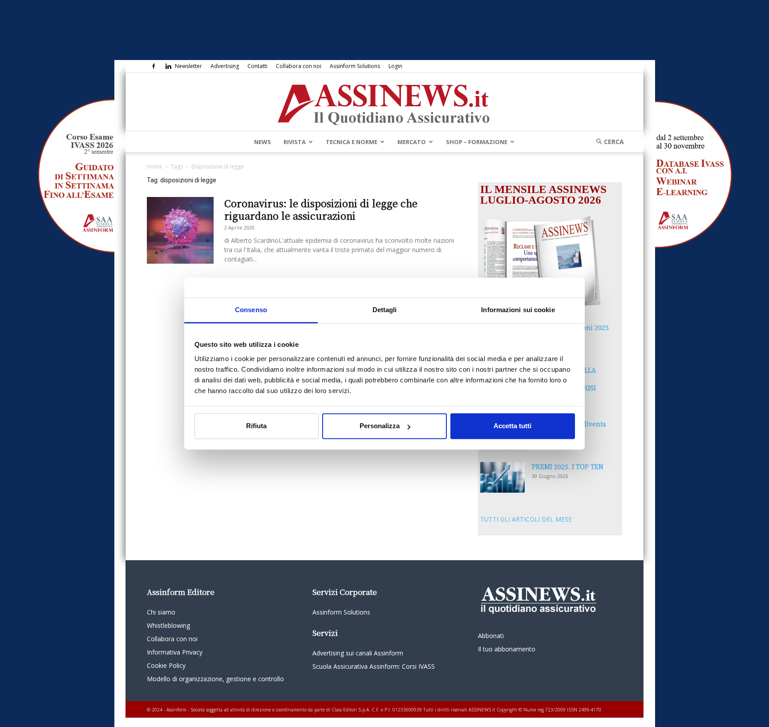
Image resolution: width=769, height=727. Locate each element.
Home (154, 166)
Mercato (411, 142)
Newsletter (188, 66)
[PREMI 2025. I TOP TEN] (502, 477)
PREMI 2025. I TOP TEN (567, 466)
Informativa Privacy (174, 652)
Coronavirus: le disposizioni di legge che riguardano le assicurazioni (320, 209)
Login (395, 66)
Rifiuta (256, 426)
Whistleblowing (168, 625)
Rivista (294, 142)
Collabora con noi (298, 66)
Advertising (224, 66)
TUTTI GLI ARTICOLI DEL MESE (526, 519)
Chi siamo (161, 612)
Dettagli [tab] (384, 309)
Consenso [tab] (251, 309)
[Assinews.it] (384, 102)
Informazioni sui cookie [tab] (517, 309)
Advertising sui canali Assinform (357, 653)
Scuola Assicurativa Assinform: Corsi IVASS (373, 666)
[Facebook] (153, 66)
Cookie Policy (166, 665)
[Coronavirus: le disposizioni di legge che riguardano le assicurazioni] (180, 230)
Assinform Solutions (355, 66)
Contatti (257, 66)
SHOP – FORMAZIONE (476, 142)
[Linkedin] (168, 66)
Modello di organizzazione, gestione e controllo (215, 679)
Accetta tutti (512, 426)
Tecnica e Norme (351, 142)
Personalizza (380, 426)
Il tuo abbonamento (506, 649)
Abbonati (491, 635)
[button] (607, 141)
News (262, 142)
